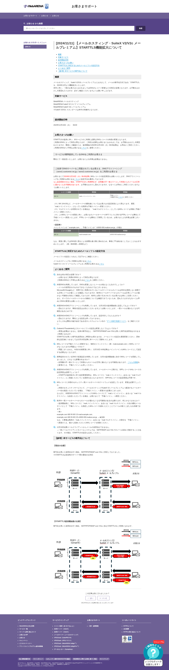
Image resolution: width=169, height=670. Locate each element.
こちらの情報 (133, 362)
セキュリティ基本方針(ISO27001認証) (58, 659)
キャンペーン (23, 640)
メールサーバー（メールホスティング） (66, 635)
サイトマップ (104, 659)
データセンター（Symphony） (64, 649)
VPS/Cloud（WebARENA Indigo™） (65, 643)
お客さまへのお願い (66, 63)
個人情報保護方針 (24, 659)
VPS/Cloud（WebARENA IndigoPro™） (67, 646)
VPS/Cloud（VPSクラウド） (63, 640)
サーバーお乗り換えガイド (27, 632)
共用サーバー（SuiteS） (61, 632)
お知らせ (44, 16)
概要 (60, 54)
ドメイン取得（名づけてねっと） (64, 626)
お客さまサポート (84, 6)
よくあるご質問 (64, 68)
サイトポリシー (38, 659)
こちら (83, 148)
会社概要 (126, 629)
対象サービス (63, 57)
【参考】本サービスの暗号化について (72, 71)
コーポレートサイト (129, 620)
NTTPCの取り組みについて (131, 632)
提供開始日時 (63, 60)
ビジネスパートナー (25, 643)
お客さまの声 (23, 635)
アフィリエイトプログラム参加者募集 (31, 646)
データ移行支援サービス (116, 321)
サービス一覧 (23, 629)
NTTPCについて (128, 626)
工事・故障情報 (94, 626)
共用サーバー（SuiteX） (61, 629)
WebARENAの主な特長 (26, 626)
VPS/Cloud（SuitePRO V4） (63, 637)
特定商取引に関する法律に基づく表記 (85, 659)
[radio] (90, 598)
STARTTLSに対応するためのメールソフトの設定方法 (78, 65)
